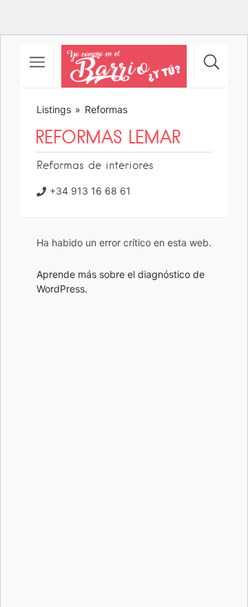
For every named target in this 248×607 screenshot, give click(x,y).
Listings (54, 109)
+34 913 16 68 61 (90, 191)
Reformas (106, 109)
